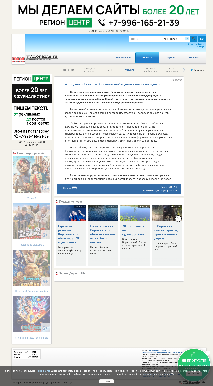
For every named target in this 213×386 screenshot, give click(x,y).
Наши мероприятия (171, 69)
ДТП (110, 69)
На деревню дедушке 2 (33, 238)
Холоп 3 (38, 192)
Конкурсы (194, 57)
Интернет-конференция (151, 69)
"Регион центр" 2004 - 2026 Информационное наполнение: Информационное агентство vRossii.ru (170, 351)
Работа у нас (123, 57)
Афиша (171, 57)
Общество (130, 69)
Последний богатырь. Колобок (31, 285)
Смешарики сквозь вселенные (31, 331)
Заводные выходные (89, 69)
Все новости (69, 69)
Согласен (106, 381)
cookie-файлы (42, 370)
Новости (147, 57)
